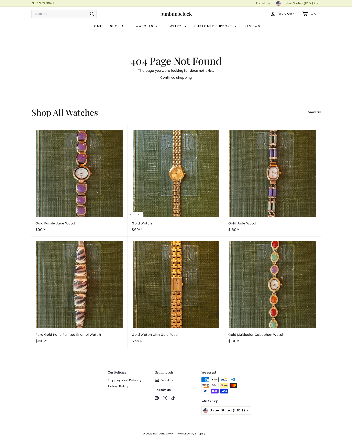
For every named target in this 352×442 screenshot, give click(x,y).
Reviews (252, 26)
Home (97, 26)
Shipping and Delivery (124, 380)
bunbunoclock (176, 13)
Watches (145, 26)
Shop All (118, 26)
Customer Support (214, 26)
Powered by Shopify (191, 433)
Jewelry (174, 26)
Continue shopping (176, 77)
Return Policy (118, 386)
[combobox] (64, 14)
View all (314, 112)
